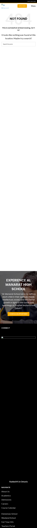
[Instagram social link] (5, 1)
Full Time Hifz (7, 522)
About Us (5, 491)
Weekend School (8, 518)
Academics (6, 495)
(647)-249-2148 (31, 1)
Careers (4, 504)
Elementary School (9, 514)
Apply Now (22, 6)
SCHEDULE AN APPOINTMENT (18, 314)
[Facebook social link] (2, 1)
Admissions (6, 500)
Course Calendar (8, 508)
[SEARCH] (33, 44)
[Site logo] (5, 6)
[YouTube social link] (7, 1)
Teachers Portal (8, 526)
